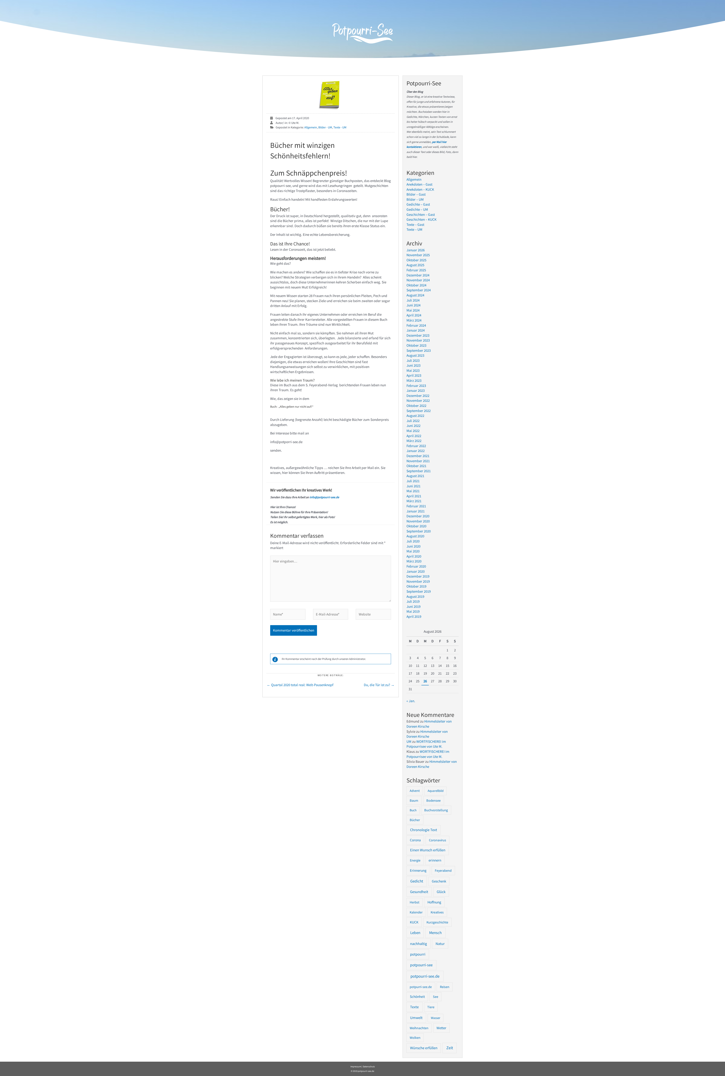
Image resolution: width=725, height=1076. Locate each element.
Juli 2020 (413, 541)
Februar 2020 (416, 566)
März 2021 (413, 501)
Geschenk (439, 881)
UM (408, 741)
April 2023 (413, 375)
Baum (414, 800)
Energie (415, 860)
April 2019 (413, 616)
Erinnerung (418, 870)
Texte (414, 1006)
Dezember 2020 (417, 516)
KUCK (414, 922)
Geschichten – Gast (420, 214)
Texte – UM (414, 229)
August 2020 (415, 536)
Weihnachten (419, 1028)
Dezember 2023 (417, 335)
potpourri (417, 954)
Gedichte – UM (417, 209)
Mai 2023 (413, 370)
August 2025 (415, 265)
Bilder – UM (415, 199)
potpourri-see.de (425, 976)
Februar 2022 (416, 446)
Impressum (355, 1066)
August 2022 (415, 415)
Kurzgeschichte (437, 922)
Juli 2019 (413, 601)
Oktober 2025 (416, 260)
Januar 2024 (415, 330)
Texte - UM (339, 127)
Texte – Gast (415, 224)
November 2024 (418, 280)
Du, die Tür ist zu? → (379, 685)
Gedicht (416, 881)
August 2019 (415, 596)
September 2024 (418, 290)
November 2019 (418, 581)
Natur (440, 943)
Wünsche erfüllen (423, 1048)
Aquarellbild (435, 791)
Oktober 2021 (416, 466)
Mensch (435, 932)
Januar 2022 (415, 450)
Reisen (444, 987)
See (435, 996)
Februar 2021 (416, 506)
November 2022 (418, 400)
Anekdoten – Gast (419, 184)
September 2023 (418, 350)
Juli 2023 (413, 360)
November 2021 (418, 461)
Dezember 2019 (417, 576)
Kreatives (437, 912)
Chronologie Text (423, 830)
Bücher (415, 820)
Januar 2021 (415, 511)
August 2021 (415, 476)
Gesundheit (419, 891)
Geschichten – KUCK (421, 219)
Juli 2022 (413, 420)
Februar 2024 (416, 325)
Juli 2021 (413, 481)
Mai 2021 (413, 491)
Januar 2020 (415, 571)
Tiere (430, 1007)
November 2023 (418, 340)
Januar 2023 (415, 390)
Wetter (441, 1028)
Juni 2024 (413, 305)
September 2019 (418, 591)
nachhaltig (418, 943)
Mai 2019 (413, 611)
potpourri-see (421, 965)
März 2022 (413, 440)
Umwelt (416, 1017)
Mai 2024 (413, 310)
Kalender (416, 912)
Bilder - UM (325, 127)
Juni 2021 (413, 486)
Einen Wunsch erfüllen (427, 850)
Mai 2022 (413, 430)
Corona (415, 840)
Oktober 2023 (416, 345)
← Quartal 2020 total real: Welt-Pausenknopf (300, 685)
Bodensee (433, 800)
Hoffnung (434, 902)
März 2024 (413, 320)
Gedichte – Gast (418, 204)
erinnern (435, 860)
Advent (415, 790)
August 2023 (415, 355)
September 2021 (418, 471)
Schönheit (417, 996)
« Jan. (410, 701)
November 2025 (418, 255)
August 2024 (415, 295)
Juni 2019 (413, 606)
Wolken (415, 1038)
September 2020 (418, 531)
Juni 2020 (413, 546)
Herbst (414, 902)
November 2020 (418, 521)
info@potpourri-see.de (324, 497)
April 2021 (413, 496)
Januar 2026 (415, 250)
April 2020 (413, 556)
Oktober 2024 (416, 285)
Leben (415, 932)
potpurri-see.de (421, 987)
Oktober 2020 (416, 526)
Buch (413, 810)
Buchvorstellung (436, 810)
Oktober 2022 (416, 405)
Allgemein (310, 127)
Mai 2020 (413, 551)
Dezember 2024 (417, 275)
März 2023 (413, 380)
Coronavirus (437, 840)
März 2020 (413, 561)
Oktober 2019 (416, 586)
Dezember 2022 (417, 395)
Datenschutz (369, 1066)
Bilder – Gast (416, 194)
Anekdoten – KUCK (420, 189)
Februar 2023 (416, 385)
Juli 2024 (413, 300)
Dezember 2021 (417, 456)
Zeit (449, 1047)
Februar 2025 (416, 270)
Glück (441, 891)
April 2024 (413, 315)
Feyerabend (443, 870)
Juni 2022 (413, 425)
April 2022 (413, 435)
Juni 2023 (413, 365)
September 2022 (418, 410)
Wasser (435, 1018)
